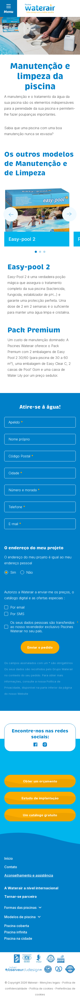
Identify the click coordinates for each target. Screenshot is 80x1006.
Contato (10, 867)
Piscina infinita (15, 932)
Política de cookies (41, 988)
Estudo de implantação (40, 798)
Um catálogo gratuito (40, 815)
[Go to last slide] (10, 214)
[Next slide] (69, 214)
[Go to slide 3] (44, 252)
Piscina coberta (16, 926)
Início (8, 858)
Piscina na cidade (18, 938)
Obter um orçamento (40, 781)
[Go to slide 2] (40, 252)
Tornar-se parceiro (20, 896)
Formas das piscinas (20, 907)
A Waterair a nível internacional (31, 888)
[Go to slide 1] (36, 252)
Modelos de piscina (20, 917)
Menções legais (50, 982)
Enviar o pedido (40, 647)
